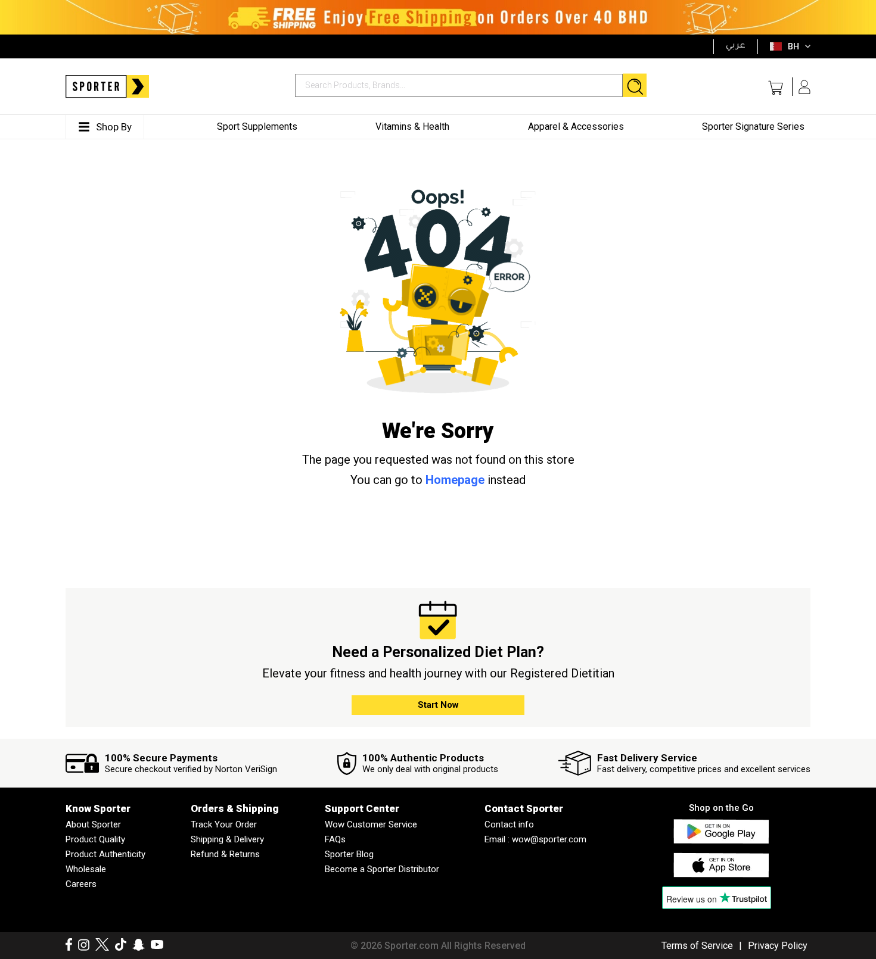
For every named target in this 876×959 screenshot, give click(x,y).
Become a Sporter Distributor (382, 869)
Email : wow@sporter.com (535, 839)
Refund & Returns (225, 854)
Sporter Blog (349, 854)
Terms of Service (697, 945)
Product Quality (95, 839)
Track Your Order (224, 824)
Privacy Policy (777, 945)
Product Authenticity (105, 854)
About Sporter (93, 824)
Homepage (454, 480)
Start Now (438, 704)
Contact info (509, 824)
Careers (81, 884)
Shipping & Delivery (227, 839)
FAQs (335, 839)
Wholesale (86, 869)
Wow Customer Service (371, 824)
